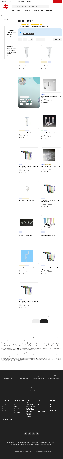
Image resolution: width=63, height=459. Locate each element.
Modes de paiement (54, 402)
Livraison (52, 404)
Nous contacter (41, 402)
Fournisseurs (28, 1)
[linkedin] (37, 433)
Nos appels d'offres (18, 408)
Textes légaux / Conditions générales (39, 442)
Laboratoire (15, 15)
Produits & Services (7, 15)
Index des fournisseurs (31, 406)
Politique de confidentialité (27, 444)
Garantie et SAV (53, 408)
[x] (33, 433)
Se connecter (5, 422)
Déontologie (51, 442)
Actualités (4, 404)
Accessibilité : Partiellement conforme (43, 444)
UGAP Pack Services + (55, 410)
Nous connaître (17, 402)
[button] (4, 1)
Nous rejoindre (17, 412)
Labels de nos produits (19, 406)
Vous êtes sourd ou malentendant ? (42, 410)
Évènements (5, 408)
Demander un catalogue (29, 414)
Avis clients (28, 416)
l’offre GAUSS (17, 356)
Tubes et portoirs (24, 15)
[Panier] (57, 6)
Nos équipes (17, 410)
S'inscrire (4, 424)
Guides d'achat (29, 404)
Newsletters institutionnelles (5, 411)
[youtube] (29, 433)
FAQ (39, 404)
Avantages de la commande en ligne (30, 409)
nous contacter (45, 26)
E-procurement (29, 411)
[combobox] (20, 39)
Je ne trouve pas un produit (29, 33)
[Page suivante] (44, 321)
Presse (3, 406)
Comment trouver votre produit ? (42, 407)
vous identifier (37, 26)
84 (49, 316)
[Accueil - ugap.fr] (5, 6)
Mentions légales (10, 442)
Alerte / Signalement (15, 444)
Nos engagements (18, 404)
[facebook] (25, 433)
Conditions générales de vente (22, 442)
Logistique (52, 406)
